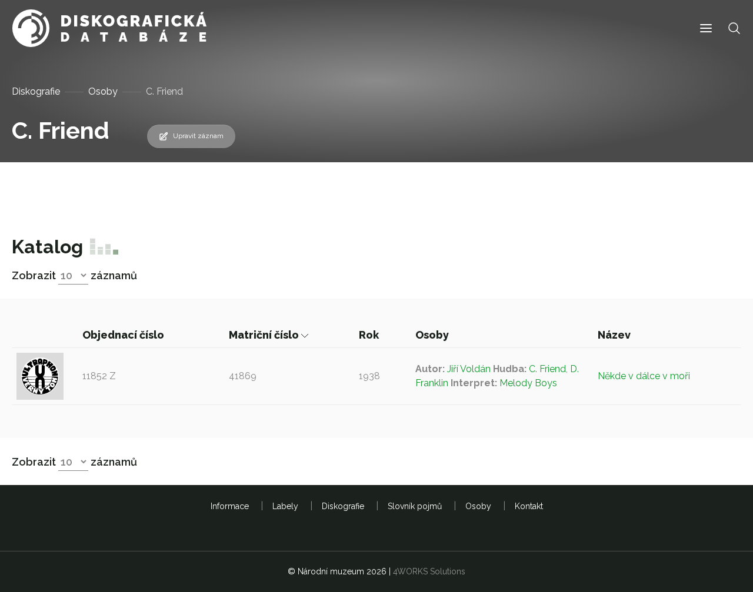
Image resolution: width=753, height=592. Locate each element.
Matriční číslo (265, 335)
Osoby (103, 91)
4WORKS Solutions (429, 571)
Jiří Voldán (469, 368)
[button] (706, 28)
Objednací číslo (124, 335)
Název (615, 335)
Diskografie (36, 91)
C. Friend (547, 368)
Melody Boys (528, 383)
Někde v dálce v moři (644, 376)
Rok (370, 335)
